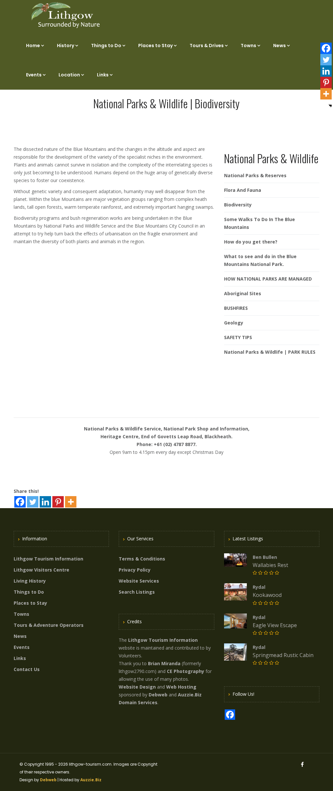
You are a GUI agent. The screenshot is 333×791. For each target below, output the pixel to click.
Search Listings (137, 592)
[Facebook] (20, 502)
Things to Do (106, 45)
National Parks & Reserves (255, 175)
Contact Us (27, 669)
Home (33, 45)
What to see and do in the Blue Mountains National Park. (260, 260)
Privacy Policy (135, 570)
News (279, 45)
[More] (70, 502)
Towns (248, 45)
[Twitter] (32, 502)
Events (34, 75)
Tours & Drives (207, 45)
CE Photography (185, 671)
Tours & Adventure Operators (49, 625)
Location (69, 75)
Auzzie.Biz (90, 780)
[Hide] (330, 105)
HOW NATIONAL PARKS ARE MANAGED (268, 279)
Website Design (137, 687)
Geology (233, 323)
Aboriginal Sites (242, 293)
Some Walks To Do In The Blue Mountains (259, 223)
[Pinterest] (58, 502)
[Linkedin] (45, 502)
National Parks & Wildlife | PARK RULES (269, 352)
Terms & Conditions (142, 559)
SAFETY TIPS (238, 337)
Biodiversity (238, 205)
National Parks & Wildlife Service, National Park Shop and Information (166, 429)
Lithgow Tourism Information (48, 559)
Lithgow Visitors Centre (41, 570)
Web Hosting (181, 687)
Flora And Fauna (242, 190)
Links (103, 75)
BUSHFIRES (236, 308)
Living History (30, 581)
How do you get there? (250, 242)
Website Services (139, 581)
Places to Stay (155, 45)
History (65, 45)
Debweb (48, 780)
